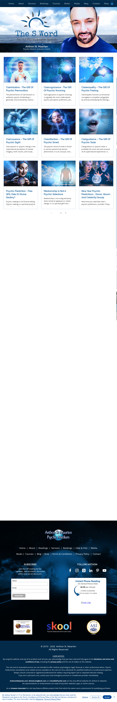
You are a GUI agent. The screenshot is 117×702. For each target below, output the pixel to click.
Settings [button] (85, 697)
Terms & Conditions (62, 553)
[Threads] (84, 570)
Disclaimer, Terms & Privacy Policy (48, 699)
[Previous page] (51, 213)
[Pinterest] (97, 570)
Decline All (95, 697)
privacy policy (56, 662)
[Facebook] (70, 570)
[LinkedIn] (90, 570)
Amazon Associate (18, 688)
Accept (107, 697)
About (32, 548)
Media (94, 548)
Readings (43, 548)
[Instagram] (77, 570)
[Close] (114, 697)
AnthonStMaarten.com (19, 681)
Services (55, 548)
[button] (112, 3)
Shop (47, 553)
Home (22, 548)
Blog (39, 553)
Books (19, 553)
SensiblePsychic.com (58, 681)
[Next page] (66, 213)
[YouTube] (104, 570)
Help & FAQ (81, 548)
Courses (29, 553)
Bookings (68, 548)
